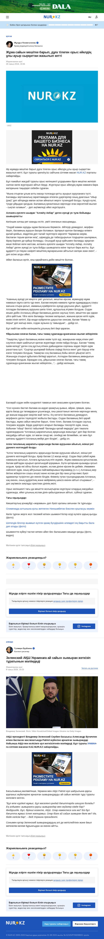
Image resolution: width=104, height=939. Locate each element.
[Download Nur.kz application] (52, 6)
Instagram (86, 626)
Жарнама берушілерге (85, 924)
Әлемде (9, 642)
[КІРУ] (96, 17)
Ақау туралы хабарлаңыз (56, 924)
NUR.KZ (81, 172)
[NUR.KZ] (52, 17)
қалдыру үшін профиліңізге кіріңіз (68, 601)
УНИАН (92, 743)
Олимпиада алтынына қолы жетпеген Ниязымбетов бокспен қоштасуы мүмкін (50, 508)
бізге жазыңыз (38, 545)
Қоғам (9, 36)
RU (89, 17)
